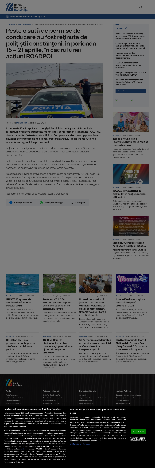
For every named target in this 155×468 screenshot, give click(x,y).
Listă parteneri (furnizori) (80, 444)
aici (22, 449)
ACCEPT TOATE (138, 432)
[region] (77, 437)
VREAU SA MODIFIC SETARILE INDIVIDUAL (138, 439)
